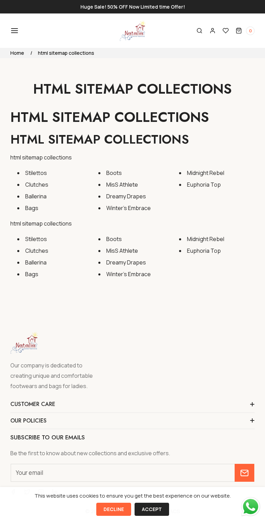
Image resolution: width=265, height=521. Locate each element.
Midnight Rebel (205, 173)
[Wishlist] (226, 31)
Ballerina (36, 196)
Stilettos (36, 173)
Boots (114, 173)
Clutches (36, 184)
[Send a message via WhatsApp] (251, 507)
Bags (31, 208)
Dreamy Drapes (126, 196)
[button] (13, 30)
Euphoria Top (204, 184)
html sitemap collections (66, 53)
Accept (152, 509)
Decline (114, 509)
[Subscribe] (244, 473)
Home (17, 53)
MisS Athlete (122, 184)
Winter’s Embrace (128, 208)
